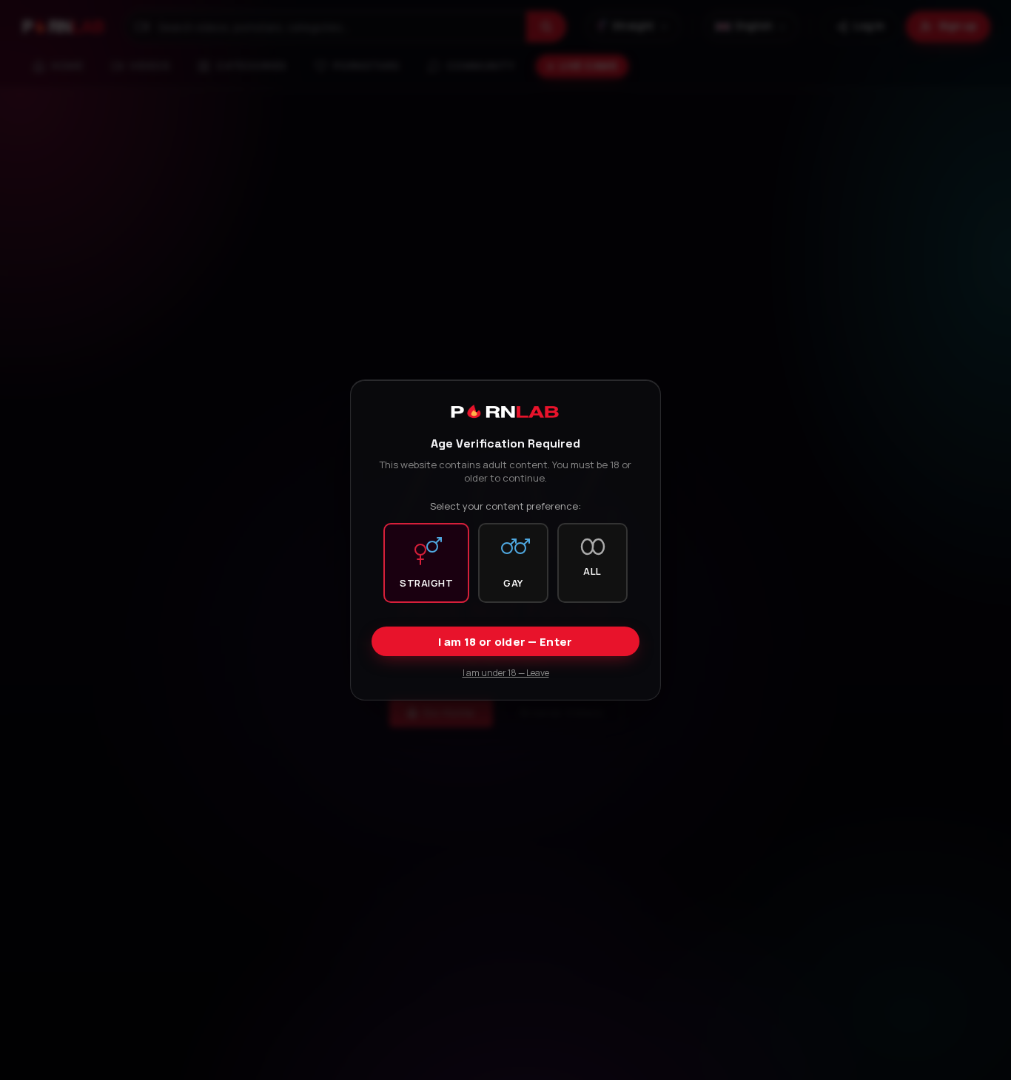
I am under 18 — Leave (506, 672)
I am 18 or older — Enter (505, 641)
